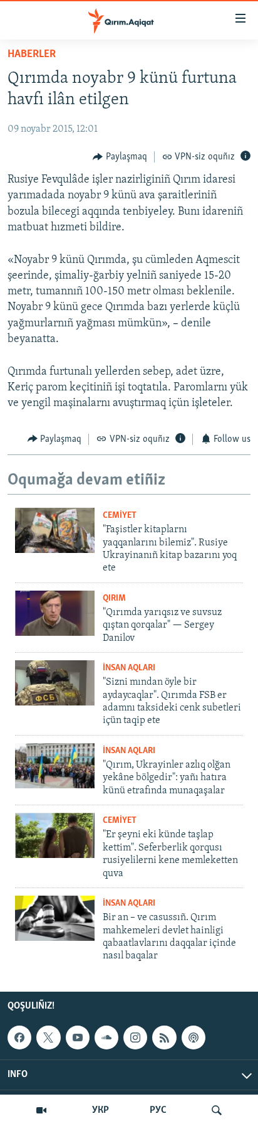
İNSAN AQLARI (129, 668)
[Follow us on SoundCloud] (106, 1037)
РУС (158, 1110)
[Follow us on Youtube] (78, 1037)
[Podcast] (193, 1037)
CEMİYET (120, 515)
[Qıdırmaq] (216, 1110)
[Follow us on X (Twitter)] (48, 1037)
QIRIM (114, 598)
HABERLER (32, 54)
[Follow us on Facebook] (19, 1037)
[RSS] (164, 1037)
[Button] (120, 157)
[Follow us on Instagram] (135, 1037)
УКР (100, 1110)
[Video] (41, 1110)
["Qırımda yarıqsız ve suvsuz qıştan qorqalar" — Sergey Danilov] (55, 613)
